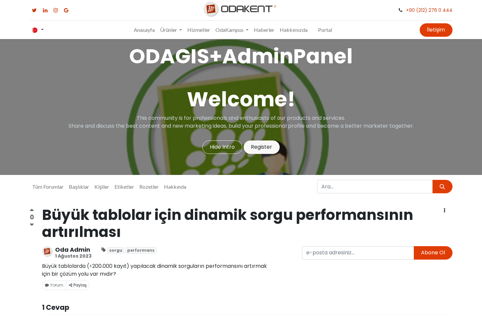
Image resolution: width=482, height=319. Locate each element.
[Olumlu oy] (32, 211)
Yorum (56, 285)
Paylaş (80, 285)
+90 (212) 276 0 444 (429, 10)
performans (140, 250)
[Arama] (442, 186)
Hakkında (175, 186)
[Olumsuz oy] (32, 224)
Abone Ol (433, 252)
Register (261, 147)
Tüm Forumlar (48, 186)
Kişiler (101, 186)
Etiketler (124, 186)
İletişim (436, 29)
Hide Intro (222, 147)
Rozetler (149, 186)
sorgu (115, 250)
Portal (325, 30)
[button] (444, 210)
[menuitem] (144, 29)
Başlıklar (79, 186)
